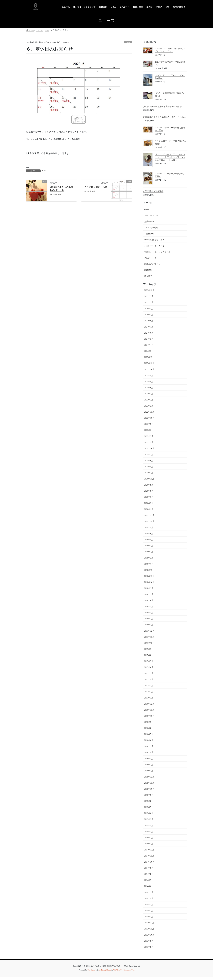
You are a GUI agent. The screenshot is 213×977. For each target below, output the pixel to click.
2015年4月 (148, 825)
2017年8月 (148, 655)
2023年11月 (149, 363)
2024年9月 (148, 321)
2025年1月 (148, 315)
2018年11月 (149, 576)
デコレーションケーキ (154, 246)
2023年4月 (148, 394)
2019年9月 (148, 527)
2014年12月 (149, 850)
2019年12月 (149, 515)
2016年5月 (148, 746)
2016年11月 (149, 710)
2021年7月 (148, 454)
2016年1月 (148, 771)
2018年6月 (148, 600)
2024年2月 (148, 351)
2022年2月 (148, 436)
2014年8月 (148, 874)
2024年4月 (148, 345)
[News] (36, 190)
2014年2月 (148, 911)
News (128, 42)
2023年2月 (148, 406)
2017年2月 (148, 692)
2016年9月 (148, 722)
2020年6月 (148, 497)
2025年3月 (148, 309)
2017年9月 (148, 649)
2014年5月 (148, 892)
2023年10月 (149, 369)
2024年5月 (148, 339)
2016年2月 (148, 765)
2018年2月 (148, 619)
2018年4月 (148, 613)
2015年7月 (148, 807)
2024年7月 (148, 327)
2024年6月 (148, 333)
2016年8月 (148, 728)
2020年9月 (148, 485)
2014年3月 (148, 904)
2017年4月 (148, 679)
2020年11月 (149, 479)
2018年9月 (148, 588)
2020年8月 (148, 491)
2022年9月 (148, 424)
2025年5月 (148, 302)
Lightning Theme (105, 970)
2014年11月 (149, 856)
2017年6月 (148, 667)
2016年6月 (148, 740)
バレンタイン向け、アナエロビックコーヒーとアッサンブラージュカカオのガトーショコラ (170, 157)
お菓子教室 (149, 221)
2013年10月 (149, 935)
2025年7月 (148, 296)
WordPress (91, 970)
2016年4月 (148, 752)
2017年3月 (148, 685)
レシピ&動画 (152, 228)
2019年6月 (148, 533)
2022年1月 (148, 442)
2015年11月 (149, 783)
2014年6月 (148, 886)
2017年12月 (149, 631)
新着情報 (148, 270)
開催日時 (150, 234)
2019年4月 (148, 546)
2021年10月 (149, 448)
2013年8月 (148, 947)
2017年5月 (148, 673)
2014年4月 (148, 898)
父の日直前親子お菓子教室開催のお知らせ (162, 106)
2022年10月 (149, 418)
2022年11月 (149, 412)
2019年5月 (148, 540)
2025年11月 (149, 290)
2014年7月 (148, 880)
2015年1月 (148, 844)
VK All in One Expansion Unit (123, 970)
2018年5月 (148, 606)
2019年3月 (148, 552)
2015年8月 (148, 801)
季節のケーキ (150, 258)
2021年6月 (148, 461)
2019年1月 (148, 564)
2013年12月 (149, 923)
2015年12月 (149, 777)
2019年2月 (148, 558)
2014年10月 (149, 862)
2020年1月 (148, 509)
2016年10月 (149, 716)
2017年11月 (149, 637)
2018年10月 (149, 582)
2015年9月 (148, 795)
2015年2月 (148, 838)
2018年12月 (149, 570)
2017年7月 (148, 661)
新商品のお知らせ (152, 264)
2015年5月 (148, 819)
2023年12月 (149, 357)
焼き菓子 (148, 276)
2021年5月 (148, 467)
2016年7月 (148, 734)
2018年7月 (148, 594)
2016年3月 (148, 759)
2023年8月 (148, 382)
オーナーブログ (151, 215)
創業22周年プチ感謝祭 (153, 191)
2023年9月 (148, 375)
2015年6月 (148, 813)
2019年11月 (149, 521)
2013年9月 (148, 941)
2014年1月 (148, 917)
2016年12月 (149, 704)
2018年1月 (148, 625)
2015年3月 (148, 832)
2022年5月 (148, 430)
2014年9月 (148, 868)
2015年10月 (149, 789)
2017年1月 (148, 698)
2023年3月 (148, 400)
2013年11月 (149, 929)
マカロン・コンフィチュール (157, 252)
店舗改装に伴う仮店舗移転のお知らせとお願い (164, 117)
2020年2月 (148, 503)
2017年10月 (149, 643)
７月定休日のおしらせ (95, 187)
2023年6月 (148, 388)
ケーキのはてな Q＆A (154, 240)
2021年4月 (148, 473)
